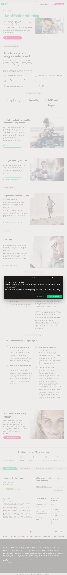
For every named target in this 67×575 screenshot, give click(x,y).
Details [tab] (33, 277)
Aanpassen (39, 296)
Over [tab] (53, 277)
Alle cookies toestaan (54, 296)
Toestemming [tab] (14, 277)
